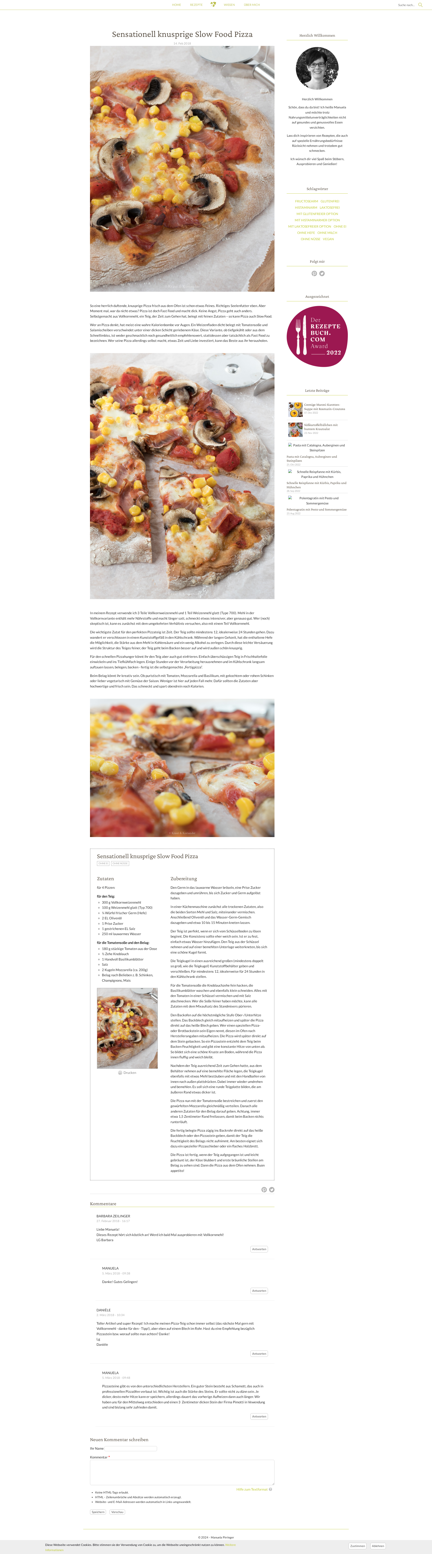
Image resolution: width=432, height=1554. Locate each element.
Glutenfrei (330, 201)
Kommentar (99, 1457)
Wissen (229, 5)
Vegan (328, 239)
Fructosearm (306, 201)
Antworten (259, 1249)
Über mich (252, 5)
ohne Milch (327, 233)
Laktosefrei (330, 207)
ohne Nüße (120, 863)
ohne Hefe (306, 233)
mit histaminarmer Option (317, 220)
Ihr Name (97, 1448)
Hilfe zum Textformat (252, 1489)
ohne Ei (103, 863)
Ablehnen (378, 1545)
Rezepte (196, 5)
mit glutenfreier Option (317, 214)
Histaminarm (306, 207)
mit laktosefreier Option (309, 226)
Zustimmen (357, 1545)
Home (176, 5)
